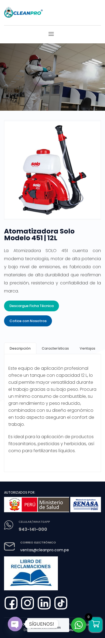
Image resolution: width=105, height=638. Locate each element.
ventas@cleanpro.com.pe (44, 550)
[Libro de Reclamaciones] (32, 571)
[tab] (20, 348)
